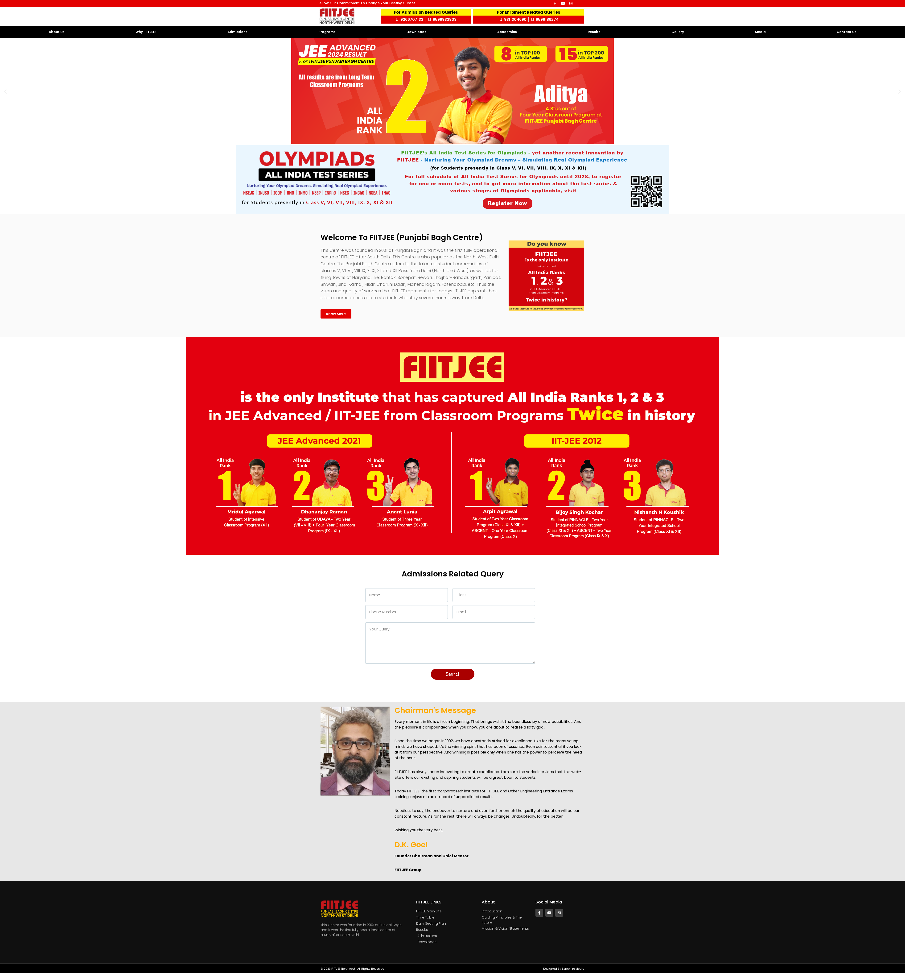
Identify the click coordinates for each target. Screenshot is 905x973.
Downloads (416, 31)
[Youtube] (563, 3)
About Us (57, 31)
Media (760, 31)
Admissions (237, 31)
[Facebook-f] (555, 3)
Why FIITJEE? (146, 31)
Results (594, 31)
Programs (327, 31)
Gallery (677, 31)
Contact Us (846, 31)
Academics (507, 31)
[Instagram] (571, 3)
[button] (5, 92)
